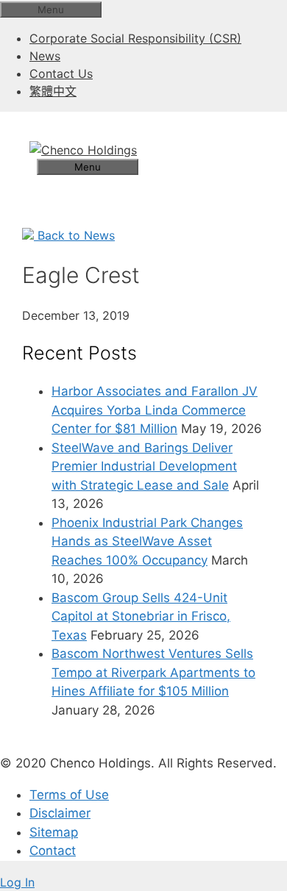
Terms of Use (69, 794)
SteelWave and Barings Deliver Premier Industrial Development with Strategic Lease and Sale (144, 466)
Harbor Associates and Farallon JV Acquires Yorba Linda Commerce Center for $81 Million (155, 410)
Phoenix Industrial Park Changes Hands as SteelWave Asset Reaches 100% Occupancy (147, 541)
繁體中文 (53, 91)
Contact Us (61, 73)
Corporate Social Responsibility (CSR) (135, 38)
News (44, 56)
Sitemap (53, 832)
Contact (52, 850)
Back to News (74, 235)
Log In (17, 882)
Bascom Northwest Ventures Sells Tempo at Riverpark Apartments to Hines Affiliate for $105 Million (153, 672)
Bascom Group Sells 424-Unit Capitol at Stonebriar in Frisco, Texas (141, 616)
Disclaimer (60, 813)
